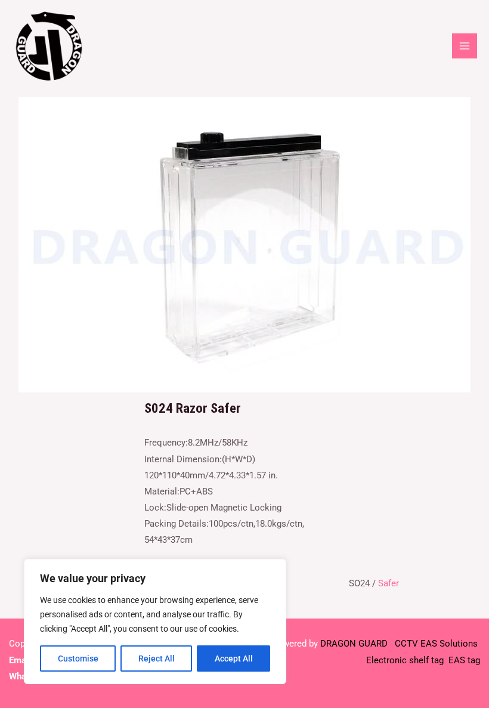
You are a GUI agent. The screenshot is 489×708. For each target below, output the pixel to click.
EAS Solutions (450, 643)
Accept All (234, 658)
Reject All (156, 658)
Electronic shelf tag (405, 660)
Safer (388, 583)
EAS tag (463, 660)
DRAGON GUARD (355, 643)
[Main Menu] (464, 45)
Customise (78, 658)
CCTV (406, 643)
